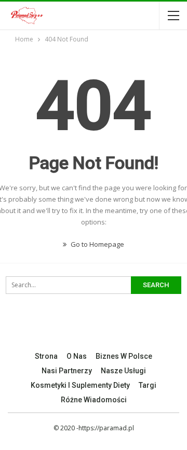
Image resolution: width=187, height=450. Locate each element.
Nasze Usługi (123, 371)
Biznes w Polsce (124, 356)
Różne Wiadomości (94, 400)
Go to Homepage (96, 244)
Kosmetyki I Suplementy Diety (80, 385)
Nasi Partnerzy (67, 371)
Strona (46, 356)
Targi (147, 385)
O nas (76, 356)
